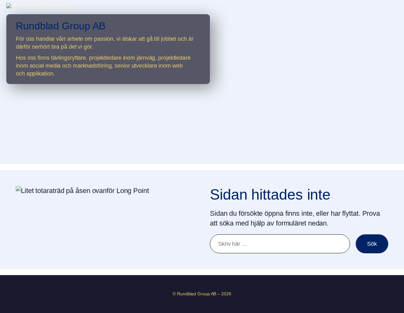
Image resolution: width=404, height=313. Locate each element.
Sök (372, 244)
